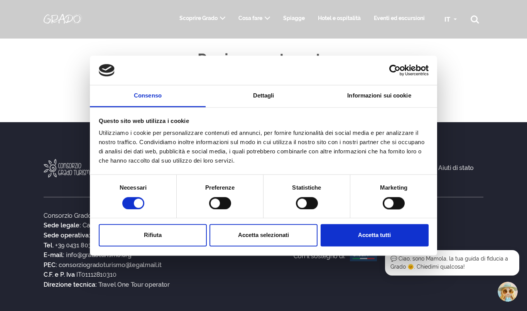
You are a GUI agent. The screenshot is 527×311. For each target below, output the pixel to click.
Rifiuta (153, 235)
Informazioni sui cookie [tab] (379, 95)
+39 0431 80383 (77, 245)
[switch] (220, 203)
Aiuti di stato (456, 168)
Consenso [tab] (148, 95)
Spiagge (294, 18)
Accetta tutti (374, 235)
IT (448, 19)
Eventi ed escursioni (399, 18)
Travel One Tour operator (134, 285)
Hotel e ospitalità (339, 18)
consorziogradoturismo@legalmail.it (110, 265)
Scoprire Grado (198, 18)
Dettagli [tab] (263, 95)
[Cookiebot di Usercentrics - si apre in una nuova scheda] (395, 70)
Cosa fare (250, 18)
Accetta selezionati (263, 235)
